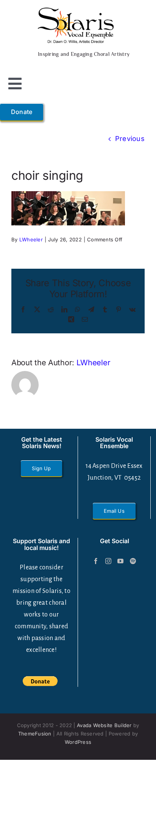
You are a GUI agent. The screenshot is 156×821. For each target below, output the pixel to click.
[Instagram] (108, 561)
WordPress (78, 742)
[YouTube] (120, 561)
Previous (130, 139)
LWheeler (31, 239)
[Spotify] (133, 561)
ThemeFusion (34, 734)
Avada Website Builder (104, 725)
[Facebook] (96, 561)
